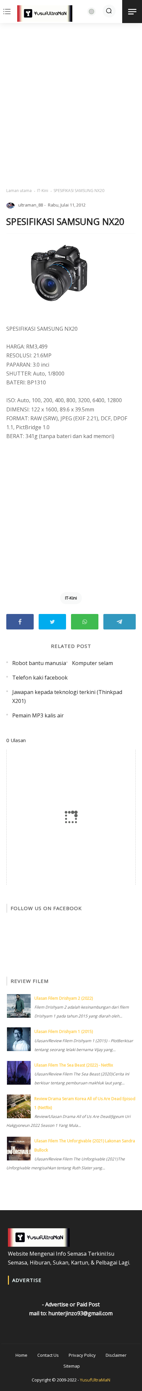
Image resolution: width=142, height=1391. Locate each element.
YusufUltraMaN (95, 1380)
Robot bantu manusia (39, 663)
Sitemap (71, 1366)
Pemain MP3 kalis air (38, 715)
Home (21, 1355)
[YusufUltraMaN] (44, 14)
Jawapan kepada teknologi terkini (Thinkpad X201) (67, 696)
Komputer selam (92, 663)
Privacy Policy (82, 1355)
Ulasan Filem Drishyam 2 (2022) (63, 998)
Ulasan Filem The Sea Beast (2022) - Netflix (73, 1065)
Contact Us (48, 1355)
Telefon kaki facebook (40, 677)
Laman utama (19, 190)
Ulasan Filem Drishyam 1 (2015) (63, 1031)
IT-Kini (42, 190)
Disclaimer (116, 1355)
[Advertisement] (71, 105)
